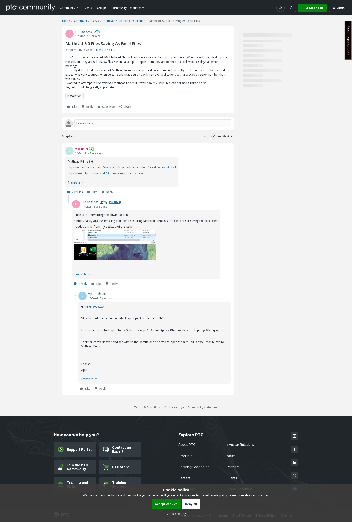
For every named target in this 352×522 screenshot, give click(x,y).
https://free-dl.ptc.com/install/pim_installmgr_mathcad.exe (106, 173)
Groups (102, 8)
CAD (96, 21)
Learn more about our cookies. (248, 495)
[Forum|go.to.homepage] (30, 7)
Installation (74, 96)
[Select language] (292, 8)
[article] (148, 171)
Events (87, 8)
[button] (312, 8)
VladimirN (81, 149)
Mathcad (108, 21)
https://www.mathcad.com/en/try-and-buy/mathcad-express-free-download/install (122, 167)
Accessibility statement (203, 407)
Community (81, 21)
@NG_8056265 (94, 306)
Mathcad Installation (131, 21)
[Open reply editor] (148, 123)
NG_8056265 (83, 32)
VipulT (92, 294)
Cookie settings (174, 407)
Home (66, 21)
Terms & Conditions (147, 407)
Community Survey (348, 40)
